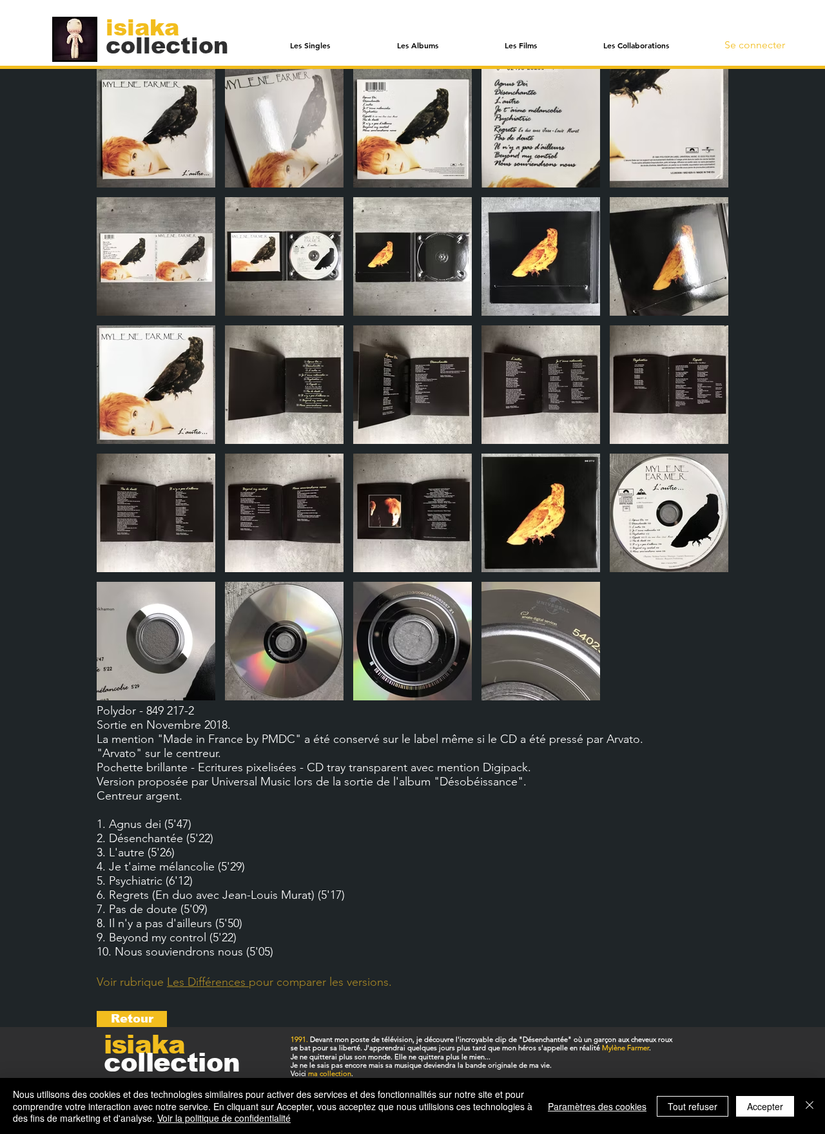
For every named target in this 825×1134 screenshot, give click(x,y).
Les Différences (208, 982)
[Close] (809, 1106)
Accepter (765, 1106)
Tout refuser (692, 1106)
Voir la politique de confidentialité (224, 1117)
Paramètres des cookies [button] (597, 1106)
